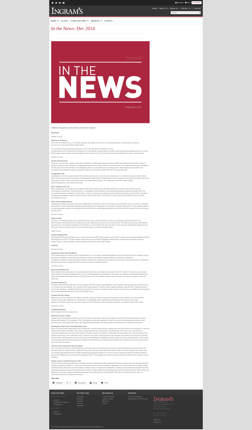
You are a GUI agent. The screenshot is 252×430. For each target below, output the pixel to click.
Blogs (64, 21)
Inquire (104, 403)
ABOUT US (164, 8)
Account (180, 3)
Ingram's (57, 400)
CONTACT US (186, 8)
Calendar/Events (108, 397)
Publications (78, 21)
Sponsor (80, 403)
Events (108, 21)
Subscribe (196, 3)
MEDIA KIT (174, 8)
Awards (95, 21)
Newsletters (132, 399)
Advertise (80, 401)
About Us (157, 420)
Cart (188, 3)
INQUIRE (197, 8)
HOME (154, 8)
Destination (58, 414)
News (54, 21)
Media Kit (105, 401)
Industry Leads (107, 399)
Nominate (80, 406)
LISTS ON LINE (142, 399)
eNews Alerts (132, 397)
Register (80, 399)
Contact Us (157, 422)
